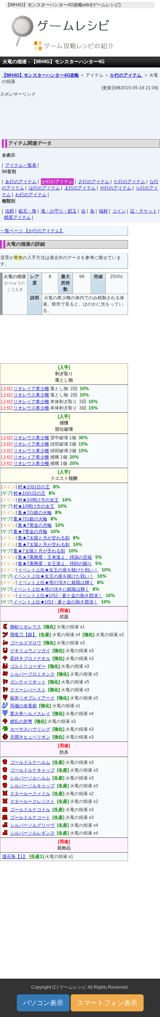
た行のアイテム (129, 181)
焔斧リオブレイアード (32, 698)
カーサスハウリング (30, 729)
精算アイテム (17, 217)
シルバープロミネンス (32, 674)
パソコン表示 (43, 1003)
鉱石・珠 (27, 211)
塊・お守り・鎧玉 (59, 211)
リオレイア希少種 (31, 388)
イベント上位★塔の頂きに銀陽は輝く (56, 582)
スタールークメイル (30, 793)
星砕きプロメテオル (30, 658)
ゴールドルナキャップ (32, 770)
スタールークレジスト (32, 801)
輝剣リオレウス (25, 626)
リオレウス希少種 (31, 395)
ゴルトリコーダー (28, 666)
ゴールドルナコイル (30, 809)
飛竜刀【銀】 (23, 634)
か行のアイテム (126, 75)
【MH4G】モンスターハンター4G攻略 (40, 75)
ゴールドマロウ (25, 642)
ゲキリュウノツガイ (30, 650)
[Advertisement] (80, 116)
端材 (103, 211)
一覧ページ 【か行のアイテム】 (32, 230)
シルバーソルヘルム (30, 778)
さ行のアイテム (93, 181)
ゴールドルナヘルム (30, 762)
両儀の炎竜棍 (23, 705)
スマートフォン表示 (107, 1003)
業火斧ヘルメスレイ (30, 713)
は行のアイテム (44, 188)
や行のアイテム (115, 188)
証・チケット (143, 211)
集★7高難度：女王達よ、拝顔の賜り (55, 563)
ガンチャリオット (28, 682)
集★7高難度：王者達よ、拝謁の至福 (55, 557)
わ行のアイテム (31, 194)
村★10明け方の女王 (38, 500)
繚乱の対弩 (21, 721)
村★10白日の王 (34, 487)
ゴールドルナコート (30, 817)
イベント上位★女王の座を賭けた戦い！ (58, 570)
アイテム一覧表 (20, 165)
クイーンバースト (28, 689)
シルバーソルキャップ (32, 785)
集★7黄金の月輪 (35, 525)
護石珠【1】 (14, 856)
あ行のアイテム (20, 181)
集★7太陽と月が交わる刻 (44, 538)
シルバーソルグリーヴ (32, 825)
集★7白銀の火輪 (35, 512)
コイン (119, 211)
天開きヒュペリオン (30, 737)
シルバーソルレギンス (32, 833)
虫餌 (9, 211)
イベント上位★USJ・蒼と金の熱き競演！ (60, 595)
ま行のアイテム (80, 188)
